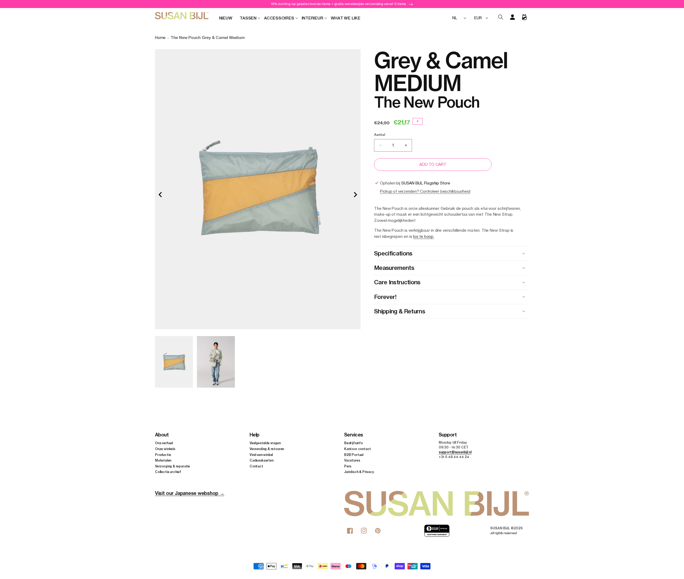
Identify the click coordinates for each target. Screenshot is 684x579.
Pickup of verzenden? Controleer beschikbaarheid (425, 191)
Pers (347, 466)
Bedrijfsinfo (353, 443)
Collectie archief (168, 472)
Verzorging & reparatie (172, 466)
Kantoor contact (357, 449)
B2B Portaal (353, 455)
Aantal (379, 134)
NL (454, 17)
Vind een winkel (261, 455)
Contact (256, 466)
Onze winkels (165, 449)
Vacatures (352, 460)
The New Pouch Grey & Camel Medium (207, 37)
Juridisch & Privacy (359, 472)
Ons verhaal (164, 443)
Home (160, 37)
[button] (248, 18)
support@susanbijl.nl (455, 452)
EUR (477, 17)
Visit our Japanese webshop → (189, 493)
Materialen (163, 460)
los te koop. (423, 236)
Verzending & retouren (267, 449)
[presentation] (160, 194)
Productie (163, 455)
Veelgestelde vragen (265, 443)
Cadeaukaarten (262, 460)
